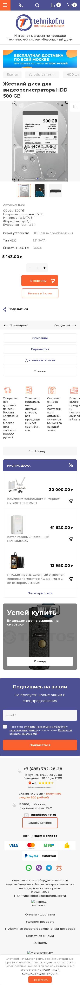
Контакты (40, 943)
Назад (40, 451)
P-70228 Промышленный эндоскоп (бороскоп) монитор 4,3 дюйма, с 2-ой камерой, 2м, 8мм (35, 579)
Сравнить (75, 106)
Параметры (40, 349)
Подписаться (40, 745)
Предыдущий (19, 325)
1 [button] (37, 178)
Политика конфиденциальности (40, 896)
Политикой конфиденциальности (41, 971)
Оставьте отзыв (31, 793)
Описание (40, 338)
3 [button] (42, 178)
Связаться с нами (40, 936)
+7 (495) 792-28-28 (42, 769)
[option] (40, 141)
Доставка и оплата (40, 360)
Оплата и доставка (40, 914)
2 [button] (40, 178)
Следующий (62, 325)
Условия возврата (40, 921)
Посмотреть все (40, 593)
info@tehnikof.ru (43, 815)
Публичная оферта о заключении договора (40, 928)
